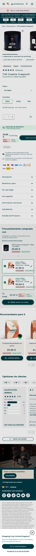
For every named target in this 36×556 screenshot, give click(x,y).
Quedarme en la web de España (18, 551)
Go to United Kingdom (18, 546)
